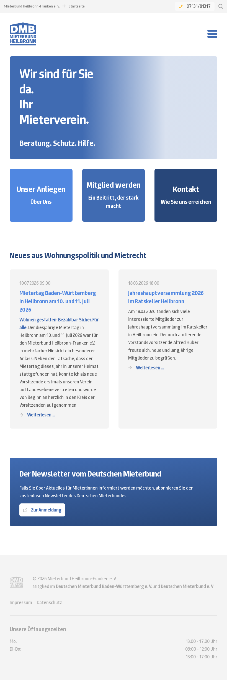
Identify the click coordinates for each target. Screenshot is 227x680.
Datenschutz (49, 602)
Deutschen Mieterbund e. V (187, 586)
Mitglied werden (113, 185)
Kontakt (186, 189)
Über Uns (40, 201)
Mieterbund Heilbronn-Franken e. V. (32, 6)
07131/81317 (199, 6)
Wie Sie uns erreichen (186, 201)
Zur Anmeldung (46, 510)
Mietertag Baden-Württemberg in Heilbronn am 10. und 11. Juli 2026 (57, 301)
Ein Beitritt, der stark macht (113, 202)
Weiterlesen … (41, 415)
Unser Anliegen (41, 189)
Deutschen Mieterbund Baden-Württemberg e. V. (104, 586)
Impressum (21, 602)
